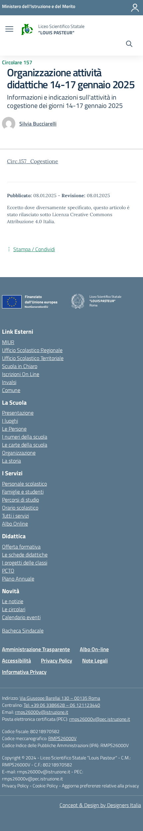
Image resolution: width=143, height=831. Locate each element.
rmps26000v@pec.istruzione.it (99, 718)
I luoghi (10, 421)
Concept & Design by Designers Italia (100, 805)
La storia (11, 461)
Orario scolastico (20, 508)
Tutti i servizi (15, 516)
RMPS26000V (62, 738)
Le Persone (14, 429)
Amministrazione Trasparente (36, 649)
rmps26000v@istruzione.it (41, 711)
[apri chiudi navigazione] (9, 30)
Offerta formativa (21, 547)
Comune (11, 390)
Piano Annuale (18, 579)
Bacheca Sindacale (23, 630)
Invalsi (9, 382)
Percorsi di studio (20, 500)
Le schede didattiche (25, 555)
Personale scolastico (24, 484)
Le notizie (12, 601)
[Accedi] (135, 7)
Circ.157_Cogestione (32, 161)
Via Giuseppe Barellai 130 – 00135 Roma (60, 697)
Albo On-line (94, 649)
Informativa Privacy (24, 672)
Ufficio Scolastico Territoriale (33, 358)
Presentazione (18, 413)
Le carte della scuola (24, 445)
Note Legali (95, 660)
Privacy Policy (56, 660)
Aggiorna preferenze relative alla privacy (100, 785)
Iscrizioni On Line (20, 374)
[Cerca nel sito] (129, 44)
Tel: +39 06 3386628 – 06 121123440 (62, 704)
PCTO (8, 571)
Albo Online (15, 524)
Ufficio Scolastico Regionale (32, 350)
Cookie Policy (46, 785)
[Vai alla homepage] (26, 29)
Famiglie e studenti (23, 492)
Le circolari (13, 609)
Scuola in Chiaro (19, 366)
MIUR (8, 342)
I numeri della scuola (24, 437)
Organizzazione (19, 453)
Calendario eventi (21, 617)
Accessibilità (16, 660)
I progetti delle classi (24, 563)
